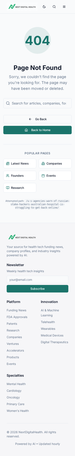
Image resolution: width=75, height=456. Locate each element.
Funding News (16, 310)
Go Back (41, 119)
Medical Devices (52, 335)
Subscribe (37, 288)
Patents (12, 323)
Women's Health (18, 410)
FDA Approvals (17, 317)
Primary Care (15, 404)
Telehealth (48, 322)
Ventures (13, 343)
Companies (14, 337)
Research (13, 330)
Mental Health (16, 384)
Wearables (48, 328)
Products (13, 357)
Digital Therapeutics (54, 342)
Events (11, 364)
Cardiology (14, 390)
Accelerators (15, 350)
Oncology (13, 397)
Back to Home (40, 130)
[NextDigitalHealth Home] (37, 237)
